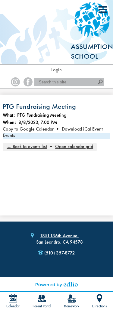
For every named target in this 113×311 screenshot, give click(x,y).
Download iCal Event (82, 129)
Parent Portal (42, 306)
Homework (71, 306)
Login (56, 70)
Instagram (15, 81)
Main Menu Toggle (103, 9)
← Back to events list (27, 146)
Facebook (28, 81)
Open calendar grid (74, 146)
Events (9, 135)
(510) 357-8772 (59, 253)
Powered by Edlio (57, 284)
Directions (99, 306)
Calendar (13, 306)
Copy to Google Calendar (28, 129)
